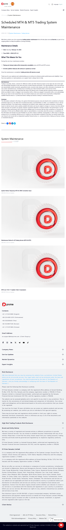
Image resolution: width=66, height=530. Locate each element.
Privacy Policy (32, 518)
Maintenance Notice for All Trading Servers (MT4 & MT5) (16, 240)
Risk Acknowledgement (19, 518)
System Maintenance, (15, 33)
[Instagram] (10, 123)
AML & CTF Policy (28, 515)
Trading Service (25, 33)
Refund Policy (52, 515)
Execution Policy (41, 515)
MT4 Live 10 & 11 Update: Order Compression (13, 290)
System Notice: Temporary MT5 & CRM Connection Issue (16, 190)
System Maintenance (14, 15)
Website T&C (43, 518)
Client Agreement (15, 515)
